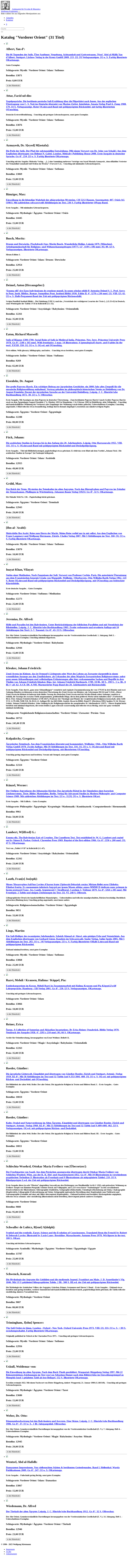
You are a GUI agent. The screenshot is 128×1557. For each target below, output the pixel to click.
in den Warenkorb (13, 85)
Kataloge (9, 20)
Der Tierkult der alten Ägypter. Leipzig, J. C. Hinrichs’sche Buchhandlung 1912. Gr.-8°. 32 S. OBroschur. (60, 1511)
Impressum (10, 1549)
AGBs (8, 1552)
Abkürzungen (11, 1554)
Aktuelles (10, 18)
